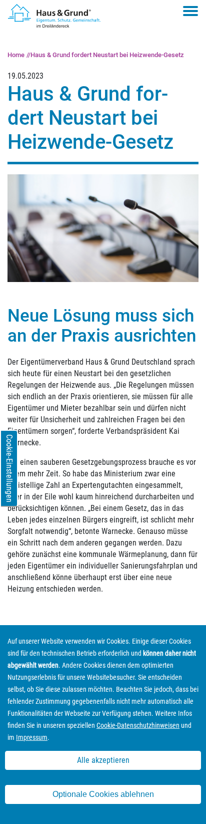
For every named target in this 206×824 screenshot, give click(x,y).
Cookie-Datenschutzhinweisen (138, 725)
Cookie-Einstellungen (9, 468)
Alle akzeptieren (103, 760)
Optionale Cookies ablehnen (103, 794)
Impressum (32, 737)
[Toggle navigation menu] (190, 11)
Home (16, 55)
